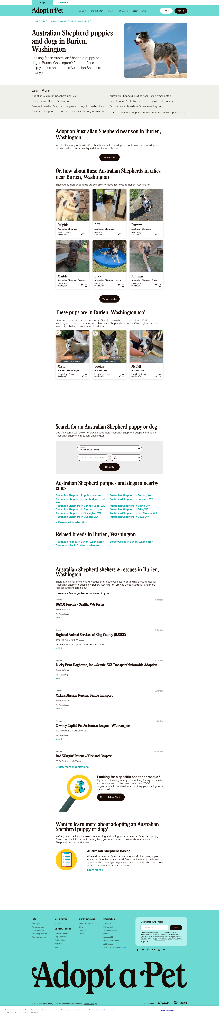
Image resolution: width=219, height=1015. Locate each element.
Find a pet (36, 923)
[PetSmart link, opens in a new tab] (163, 1002)
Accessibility (108, 937)
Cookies (106, 934)
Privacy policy (109, 927)
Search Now (109, 157)
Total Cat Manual (39, 937)
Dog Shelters (60, 937)
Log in (57, 947)
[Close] (215, 1010)
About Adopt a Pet (87, 923)
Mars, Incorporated (111, 940)
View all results (109, 299)
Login (166, 11)
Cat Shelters (60, 940)
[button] (82, 234)
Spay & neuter (38, 930)
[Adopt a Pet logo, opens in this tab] (109, 979)
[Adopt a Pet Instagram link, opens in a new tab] (159, 950)
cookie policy (101, 1010)
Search (109, 466)
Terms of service (110, 930)
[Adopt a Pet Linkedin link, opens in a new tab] (164, 950)
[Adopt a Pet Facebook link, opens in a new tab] (138, 950)
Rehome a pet (37, 927)
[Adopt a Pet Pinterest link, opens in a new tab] (148, 950)
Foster (135, 10)
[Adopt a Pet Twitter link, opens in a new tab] (143, 950)
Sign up (181, 11)
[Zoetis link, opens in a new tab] (183, 1003)
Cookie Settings (90, 1004)
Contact (82, 930)
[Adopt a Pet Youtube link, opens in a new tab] (154, 950)
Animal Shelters (61, 933)
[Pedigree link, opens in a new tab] (175, 1003)
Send (176, 927)
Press (81, 934)
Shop (144, 10)
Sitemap (107, 923)
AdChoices (108, 944)
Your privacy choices (112, 947)
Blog (81, 927)
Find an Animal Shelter (111, 797)
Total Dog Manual (39, 934)
